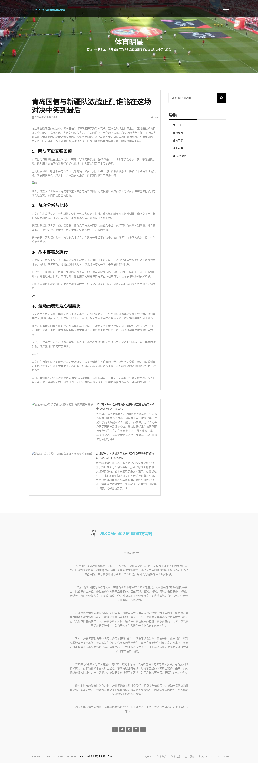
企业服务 (178, 148)
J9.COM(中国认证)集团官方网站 (95, 756)
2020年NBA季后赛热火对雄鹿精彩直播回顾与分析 (125, 404)
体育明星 (178, 140)
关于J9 (177, 125)
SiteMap (223, 756)
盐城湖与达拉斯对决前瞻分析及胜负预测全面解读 (125, 453)
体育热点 (178, 132)
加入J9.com (179, 156)
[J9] (52, 9)
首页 (249, 7)
